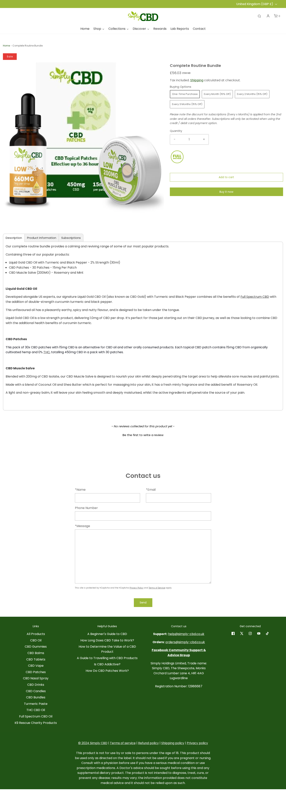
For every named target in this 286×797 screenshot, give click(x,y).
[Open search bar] (259, 16)
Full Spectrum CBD (254, 296)
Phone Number (86, 508)
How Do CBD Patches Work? (107, 670)
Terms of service (123, 743)
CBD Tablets (35, 659)
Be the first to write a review (143, 435)
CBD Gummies (36, 646)
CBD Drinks (35, 684)
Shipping (196, 80)
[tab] (14, 238)
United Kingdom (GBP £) (255, 4)
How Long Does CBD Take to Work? (107, 640)
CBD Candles (36, 691)
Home (6, 45)
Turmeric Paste (35, 704)
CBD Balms (35, 653)
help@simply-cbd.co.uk (186, 634)
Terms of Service (157, 587)
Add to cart (226, 177)
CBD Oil (35, 640)
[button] (143, 434)
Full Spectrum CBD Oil (35, 716)
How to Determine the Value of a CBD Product (107, 649)
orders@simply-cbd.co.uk (185, 642)
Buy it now (226, 192)
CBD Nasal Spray (35, 678)
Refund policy (148, 743)
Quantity (176, 131)
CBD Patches (36, 672)
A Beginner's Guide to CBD (107, 634)
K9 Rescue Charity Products (36, 723)
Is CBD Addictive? (107, 664)
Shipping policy (172, 743)
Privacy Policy (136, 587)
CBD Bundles (35, 697)
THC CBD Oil (35, 710)
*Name (80, 489)
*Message (82, 526)
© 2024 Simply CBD (92, 743)
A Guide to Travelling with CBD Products (107, 658)
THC (46, 352)
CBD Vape (36, 665)
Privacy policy (197, 743)
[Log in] (268, 16)
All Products (36, 634)
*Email (151, 489)
